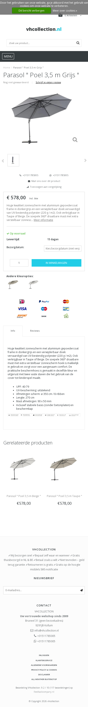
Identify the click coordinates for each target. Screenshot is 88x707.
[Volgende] (85, 160)
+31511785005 (30, 175)
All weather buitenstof (44, 679)
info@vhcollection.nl (46, 630)
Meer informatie (43, 220)
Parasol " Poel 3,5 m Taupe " (64, 496)
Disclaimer (44, 674)
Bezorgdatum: (15, 247)
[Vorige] (3, 161)
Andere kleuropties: (20, 276)
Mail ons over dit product (45, 181)
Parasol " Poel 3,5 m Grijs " (28, 67)
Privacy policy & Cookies (44, 669)
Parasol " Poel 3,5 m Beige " (24, 496)
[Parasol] (13, 284)
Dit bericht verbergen (31, 10)
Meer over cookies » (65, 10)
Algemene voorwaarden (44, 665)
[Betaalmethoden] (22, 301)
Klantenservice (44, 660)
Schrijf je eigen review (48, 82)
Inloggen (44, 655)
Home (6, 67)
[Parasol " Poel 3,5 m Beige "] (23, 468)
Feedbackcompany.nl (44, 691)
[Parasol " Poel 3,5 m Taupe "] (64, 468)
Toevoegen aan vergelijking (46, 186)
